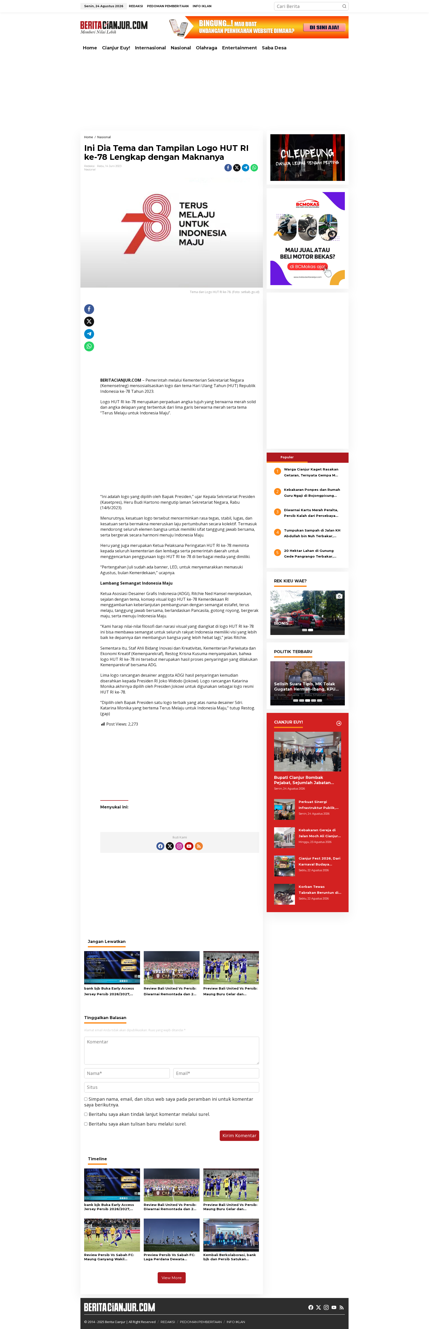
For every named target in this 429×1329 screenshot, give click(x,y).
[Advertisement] (214, 92)
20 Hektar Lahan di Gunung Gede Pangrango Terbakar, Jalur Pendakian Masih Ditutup (312, 554)
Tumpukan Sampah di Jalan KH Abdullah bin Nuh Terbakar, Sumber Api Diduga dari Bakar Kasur (312, 533)
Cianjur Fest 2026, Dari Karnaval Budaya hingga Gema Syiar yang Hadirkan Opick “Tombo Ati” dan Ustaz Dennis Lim (320, 861)
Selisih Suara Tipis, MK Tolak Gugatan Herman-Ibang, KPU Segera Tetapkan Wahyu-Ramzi (304, 687)
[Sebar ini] (228, 167)
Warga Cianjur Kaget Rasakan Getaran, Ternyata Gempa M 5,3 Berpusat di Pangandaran (311, 472)
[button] (344, 6)
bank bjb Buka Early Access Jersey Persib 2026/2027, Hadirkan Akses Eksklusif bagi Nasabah (111, 991)
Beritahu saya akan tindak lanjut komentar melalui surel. (149, 1114)
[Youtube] (189, 846)
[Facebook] (160, 846)
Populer (287, 457)
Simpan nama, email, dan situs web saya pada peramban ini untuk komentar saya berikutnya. (168, 1102)
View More (172, 1277)
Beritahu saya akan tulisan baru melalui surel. (137, 1124)
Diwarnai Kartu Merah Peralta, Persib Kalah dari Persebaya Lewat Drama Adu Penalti (311, 513)
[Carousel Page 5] (319, 700)
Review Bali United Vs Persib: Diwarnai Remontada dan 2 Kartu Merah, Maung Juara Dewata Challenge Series (170, 991)
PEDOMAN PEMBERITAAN (201, 1322)
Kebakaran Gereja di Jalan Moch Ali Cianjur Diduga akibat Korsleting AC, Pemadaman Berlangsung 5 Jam (318, 833)
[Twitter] (170, 846)
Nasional (90, 169)
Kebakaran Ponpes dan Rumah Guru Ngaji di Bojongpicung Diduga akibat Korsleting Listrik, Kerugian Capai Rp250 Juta (312, 493)
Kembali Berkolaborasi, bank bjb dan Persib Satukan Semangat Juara (229, 1257)
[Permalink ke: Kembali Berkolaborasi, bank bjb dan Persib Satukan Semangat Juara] (231, 1234)
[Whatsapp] (254, 167)
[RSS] (199, 846)
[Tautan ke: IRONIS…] (307, 613)
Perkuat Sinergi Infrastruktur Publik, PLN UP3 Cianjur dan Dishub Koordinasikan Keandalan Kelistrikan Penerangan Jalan (319, 805)
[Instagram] (179, 846)
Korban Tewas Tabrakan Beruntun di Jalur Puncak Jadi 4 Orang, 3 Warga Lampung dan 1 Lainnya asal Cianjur (320, 890)
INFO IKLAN (236, 1322)
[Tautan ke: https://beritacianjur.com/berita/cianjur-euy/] (339, 723)
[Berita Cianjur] (113, 27)
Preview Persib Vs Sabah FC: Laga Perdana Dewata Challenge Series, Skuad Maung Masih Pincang (169, 1257)
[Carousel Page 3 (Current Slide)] (307, 700)
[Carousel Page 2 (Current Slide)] (310, 630)
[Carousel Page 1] (304, 630)
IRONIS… (283, 623)
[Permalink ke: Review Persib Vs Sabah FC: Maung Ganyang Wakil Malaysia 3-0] (112, 1234)
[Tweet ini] (237, 167)
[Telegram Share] (245, 167)
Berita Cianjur (115, 1322)
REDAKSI (168, 1322)
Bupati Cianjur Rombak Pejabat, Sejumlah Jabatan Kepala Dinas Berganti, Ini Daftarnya (302, 780)
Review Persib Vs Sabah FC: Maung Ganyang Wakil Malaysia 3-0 (109, 1257)
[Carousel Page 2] (301, 700)
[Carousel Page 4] (313, 700)
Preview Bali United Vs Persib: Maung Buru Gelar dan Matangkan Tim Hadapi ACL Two (230, 991)
